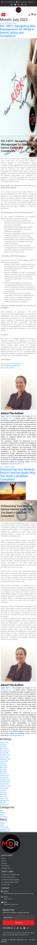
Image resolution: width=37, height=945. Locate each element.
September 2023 (5, 786)
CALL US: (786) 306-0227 (9, 2)
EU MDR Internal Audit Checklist (10, 879)
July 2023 (3, 790)
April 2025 (3, 765)
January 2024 (4, 778)
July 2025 (3, 763)
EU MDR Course (5, 884)
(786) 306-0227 (8, 899)
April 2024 (3, 773)
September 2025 (5, 759)
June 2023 (3, 792)
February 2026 (4, 751)
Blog (1, 811)
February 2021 (4, 804)
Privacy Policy (5, 866)
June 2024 (3, 769)
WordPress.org (4, 831)
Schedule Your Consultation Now (10, 874)
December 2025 (5, 755)
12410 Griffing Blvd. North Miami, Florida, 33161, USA (18, 893)
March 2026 (4, 749)
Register (2, 823)
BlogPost (3, 813)
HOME (3, 858)
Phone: (6, 896)
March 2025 (4, 767)
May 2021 (3, 802)
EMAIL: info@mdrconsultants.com (26, 2)
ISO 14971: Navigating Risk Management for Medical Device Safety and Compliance (17, 31)
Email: (5, 902)
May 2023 (3, 794)
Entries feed (4, 827)
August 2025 (4, 761)
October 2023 (4, 784)
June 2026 (3, 747)
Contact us (4, 863)
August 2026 (4, 742)
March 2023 (4, 798)
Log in (2, 825)
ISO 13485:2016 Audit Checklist (10, 882)
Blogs (2, 815)
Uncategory (3, 817)
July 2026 (3, 744)
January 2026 (4, 753)
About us (3, 861)
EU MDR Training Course (8, 877)
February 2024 (4, 776)
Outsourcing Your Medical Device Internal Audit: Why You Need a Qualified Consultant (17, 474)
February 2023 (4, 800)
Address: (5, 891)
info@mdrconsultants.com (16, 464)
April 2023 (3, 796)
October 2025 (4, 757)
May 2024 (3, 771)
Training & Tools (5, 868)
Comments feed (5, 829)
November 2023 (5, 782)
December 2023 (5, 780)
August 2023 (4, 788)
